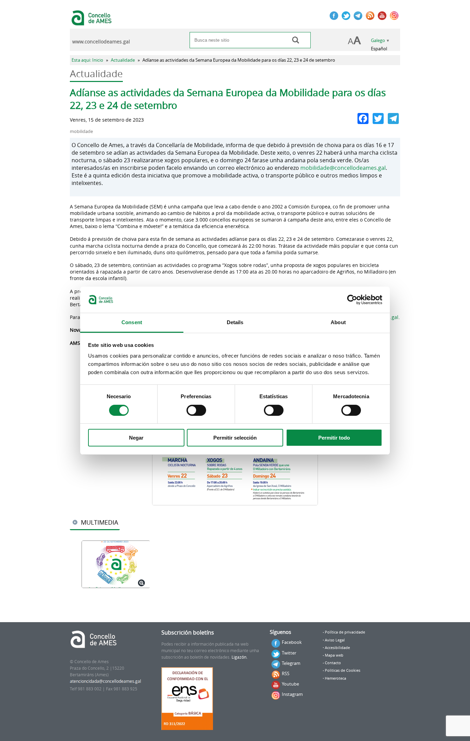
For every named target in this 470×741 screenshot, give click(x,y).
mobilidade (81, 131)
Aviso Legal (335, 640)
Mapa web (334, 655)
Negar (136, 438)
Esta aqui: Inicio (87, 60)
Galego (378, 40)
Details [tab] (235, 322)
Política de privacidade (345, 632)
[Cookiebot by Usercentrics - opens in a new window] (352, 300)
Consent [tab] (131, 322)
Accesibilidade (337, 647)
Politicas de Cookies (342, 670)
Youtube (290, 684)
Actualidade (123, 60)
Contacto (333, 662)
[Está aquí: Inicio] (92, 22)
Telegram (291, 663)
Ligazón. (239, 657)
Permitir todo (334, 438)
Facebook (292, 642)
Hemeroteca (335, 678)
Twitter (289, 653)
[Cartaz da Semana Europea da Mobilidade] (116, 565)
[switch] (196, 410)
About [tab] (338, 322)
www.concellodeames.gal (101, 42)
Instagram (292, 694)
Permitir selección (235, 438)
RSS (285, 673)
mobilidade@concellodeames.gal (343, 168)
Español (379, 49)
